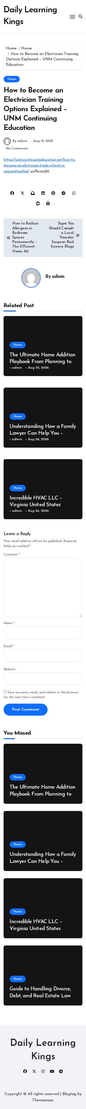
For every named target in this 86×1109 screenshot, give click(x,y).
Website (9, 669)
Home (11, 79)
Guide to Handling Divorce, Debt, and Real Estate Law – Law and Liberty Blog (42, 995)
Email (9, 646)
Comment (12, 554)
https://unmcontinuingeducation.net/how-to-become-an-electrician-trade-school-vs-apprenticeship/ (40, 165)
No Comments (17, 148)
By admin (20, 141)
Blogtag (69, 1094)
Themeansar (42, 1100)
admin (58, 276)
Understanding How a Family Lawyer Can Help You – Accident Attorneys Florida (43, 433)
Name (9, 623)
